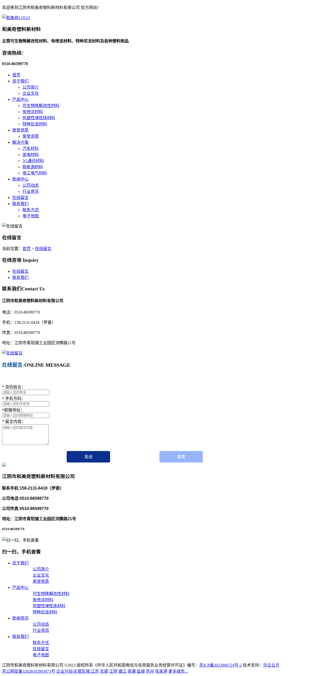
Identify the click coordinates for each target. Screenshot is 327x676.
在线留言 (20, 197)
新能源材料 (32, 167)
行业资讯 (30, 191)
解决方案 (20, 142)
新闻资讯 (20, 618)
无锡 (104, 671)
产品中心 (20, 99)
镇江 (122, 671)
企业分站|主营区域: (73, 671)
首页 (16, 75)
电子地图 (30, 216)
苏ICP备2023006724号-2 (220, 665)
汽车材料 (30, 148)
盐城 (141, 671)
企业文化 (30, 93)
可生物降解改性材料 (40, 105)
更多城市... (178, 671)
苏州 (150, 671)
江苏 (95, 671)
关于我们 (20, 81)
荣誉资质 (20, 130)
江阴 (113, 671)
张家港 (161, 671)
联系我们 (20, 203)
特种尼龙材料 (34, 124)
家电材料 (30, 154)
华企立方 (271, 665)
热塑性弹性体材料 (38, 118)
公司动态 (30, 185)
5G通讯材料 (33, 161)
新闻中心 (20, 179)
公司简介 (30, 87)
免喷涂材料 (32, 112)
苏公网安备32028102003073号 (28, 671)
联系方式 (30, 210)
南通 (131, 671)
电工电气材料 (34, 173)
